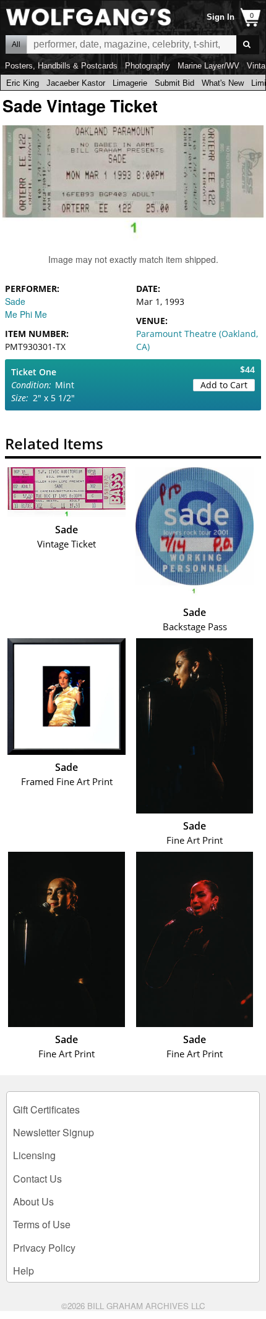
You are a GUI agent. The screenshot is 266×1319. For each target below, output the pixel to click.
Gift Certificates (46, 1109)
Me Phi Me (26, 314)
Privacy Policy (44, 1248)
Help (23, 1270)
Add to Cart (223, 385)
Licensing (34, 1155)
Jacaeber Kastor (75, 83)
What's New (223, 83)
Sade (15, 301)
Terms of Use (42, 1224)
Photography (147, 65)
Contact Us (37, 1178)
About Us (33, 1201)
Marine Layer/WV (208, 65)
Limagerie (130, 83)
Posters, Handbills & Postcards (61, 65)
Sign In (220, 17)
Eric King (22, 83)
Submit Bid (174, 83)
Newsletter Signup (53, 1132)
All (16, 44)
